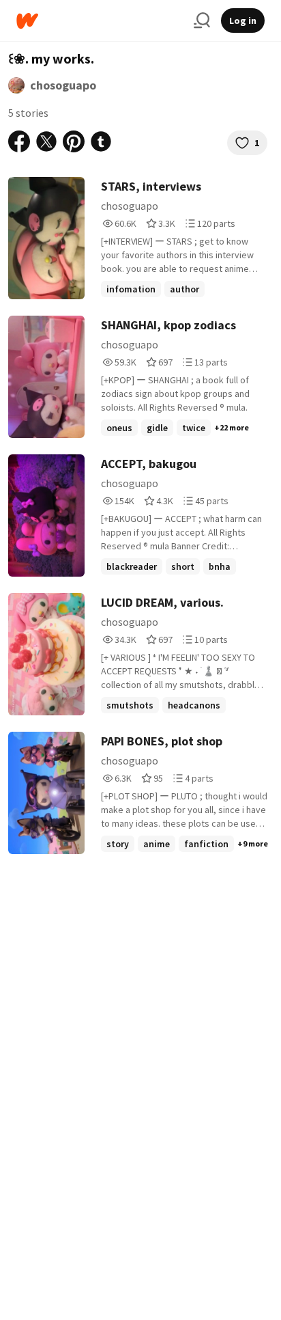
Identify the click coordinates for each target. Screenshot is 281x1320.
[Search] (202, 20)
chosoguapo (63, 85)
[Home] (99, 20)
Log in (242, 20)
